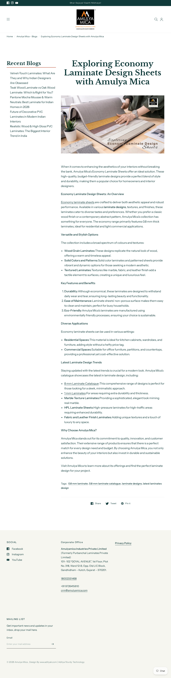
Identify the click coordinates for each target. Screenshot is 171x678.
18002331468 (69, 578)
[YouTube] (16, 3)
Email (9, 637)
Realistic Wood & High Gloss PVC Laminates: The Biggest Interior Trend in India (31, 131)
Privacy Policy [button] (123, 543)
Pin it (127, 503)
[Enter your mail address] (52, 644)
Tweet (113, 503)
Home (10, 36)
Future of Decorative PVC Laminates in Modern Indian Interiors (28, 116)
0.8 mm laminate (78, 483)
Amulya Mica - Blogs (27, 36)
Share (98, 503)
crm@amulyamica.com (74, 590)
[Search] (156, 19)
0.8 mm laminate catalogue (105, 483)
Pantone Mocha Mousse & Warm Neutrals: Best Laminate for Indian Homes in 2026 (31, 102)
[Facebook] (8, 3)
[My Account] (161, 19)
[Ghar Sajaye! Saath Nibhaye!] (85, 3)
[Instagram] (12, 3)
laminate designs (132, 483)
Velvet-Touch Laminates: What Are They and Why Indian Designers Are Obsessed (32, 78)
